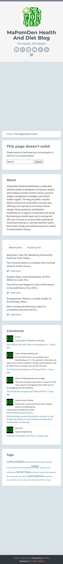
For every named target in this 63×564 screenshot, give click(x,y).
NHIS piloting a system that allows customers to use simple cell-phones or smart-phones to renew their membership (30, 419)
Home (9, 134)
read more (15, 270)
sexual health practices (15, 480)
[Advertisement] (31, 95)
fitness (38, 462)
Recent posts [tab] (15, 247)
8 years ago (24, 422)
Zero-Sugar (47, 480)
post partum (36, 476)
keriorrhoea (34, 472)
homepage (20, 155)
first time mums (30, 462)
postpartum (48, 476)
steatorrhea (36, 480)
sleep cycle (27, 480)
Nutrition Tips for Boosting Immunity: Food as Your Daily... (30, 256)
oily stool (25, 476)
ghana (43, 462)
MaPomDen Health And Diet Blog (31, 35)
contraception (15, 461)
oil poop (12, 476)
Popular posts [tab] (34, 247)
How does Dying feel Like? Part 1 (21, 435)
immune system (44, 468)
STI (41, 480)
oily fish (18, 476)
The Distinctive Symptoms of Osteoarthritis (26, 369)
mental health (44, 472)
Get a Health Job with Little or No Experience (27, 344)
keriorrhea (23, 471)
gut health (27, 468)
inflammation (11, 472)
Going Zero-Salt (17, 468)
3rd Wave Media (36, 561)
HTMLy (46, 558)
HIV (35, 466)
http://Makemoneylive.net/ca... (20, 412)
